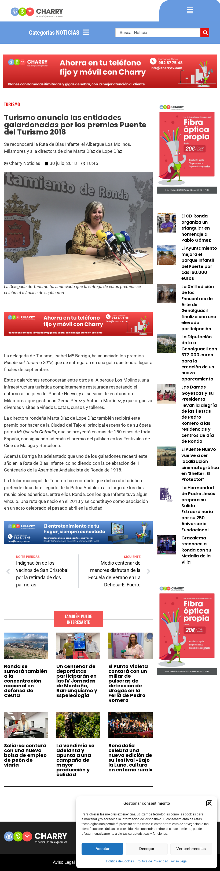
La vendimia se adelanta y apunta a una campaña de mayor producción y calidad (75, 760)
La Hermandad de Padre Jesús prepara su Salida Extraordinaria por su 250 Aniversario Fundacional (198, 509)
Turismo (12, 104)
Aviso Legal (179, 861)
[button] (209, 803)
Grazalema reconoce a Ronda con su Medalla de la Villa (196, 550)
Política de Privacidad (152, 861)
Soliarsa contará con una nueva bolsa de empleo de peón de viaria (25, 755)
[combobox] (157, 32)
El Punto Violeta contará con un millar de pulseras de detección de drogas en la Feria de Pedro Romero (128, 683)
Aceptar (102, 848)
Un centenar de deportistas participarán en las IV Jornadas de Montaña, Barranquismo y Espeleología (76, 681)
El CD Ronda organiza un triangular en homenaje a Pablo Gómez (196, 228)
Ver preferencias (191, 848)
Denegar (146, 848)
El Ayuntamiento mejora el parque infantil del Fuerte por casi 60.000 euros (199, 263)
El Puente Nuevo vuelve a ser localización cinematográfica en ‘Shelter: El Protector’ (200, 464)
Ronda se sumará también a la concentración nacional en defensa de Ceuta (25, 681)
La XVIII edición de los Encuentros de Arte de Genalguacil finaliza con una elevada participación (198, 308)
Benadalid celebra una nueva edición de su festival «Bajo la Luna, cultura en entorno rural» (130, 757)
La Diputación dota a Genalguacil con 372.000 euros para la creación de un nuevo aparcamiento (199, 358)
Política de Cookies (120, 861)
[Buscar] (204, 32)
